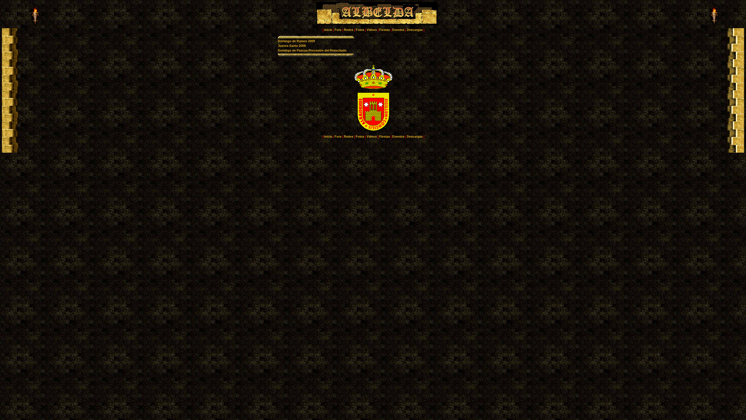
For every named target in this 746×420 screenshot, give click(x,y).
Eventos (398, 30)
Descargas (415, 30)
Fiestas (384, 30)
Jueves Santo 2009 (292, 45)
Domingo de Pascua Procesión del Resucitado (312, 50)
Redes (348, 30)
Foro (338, 30)
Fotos (360, 30)
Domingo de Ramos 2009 (296, 41)
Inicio (328, 30)
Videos (372, 30)
